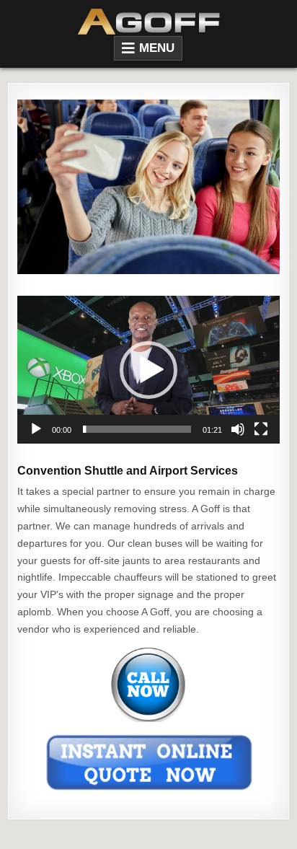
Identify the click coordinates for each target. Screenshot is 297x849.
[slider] (136, 429)
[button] (148, 370)
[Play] (36, 429)
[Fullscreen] (261, 429)
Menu (156, 48)
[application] (148, 369)
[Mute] (238, 429)
